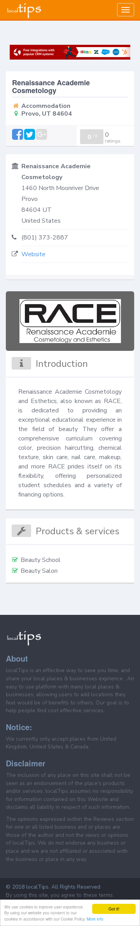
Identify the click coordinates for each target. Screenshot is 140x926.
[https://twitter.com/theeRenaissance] (30, 135)
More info (95, 919)
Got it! (113, 909)
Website (33, 254)
